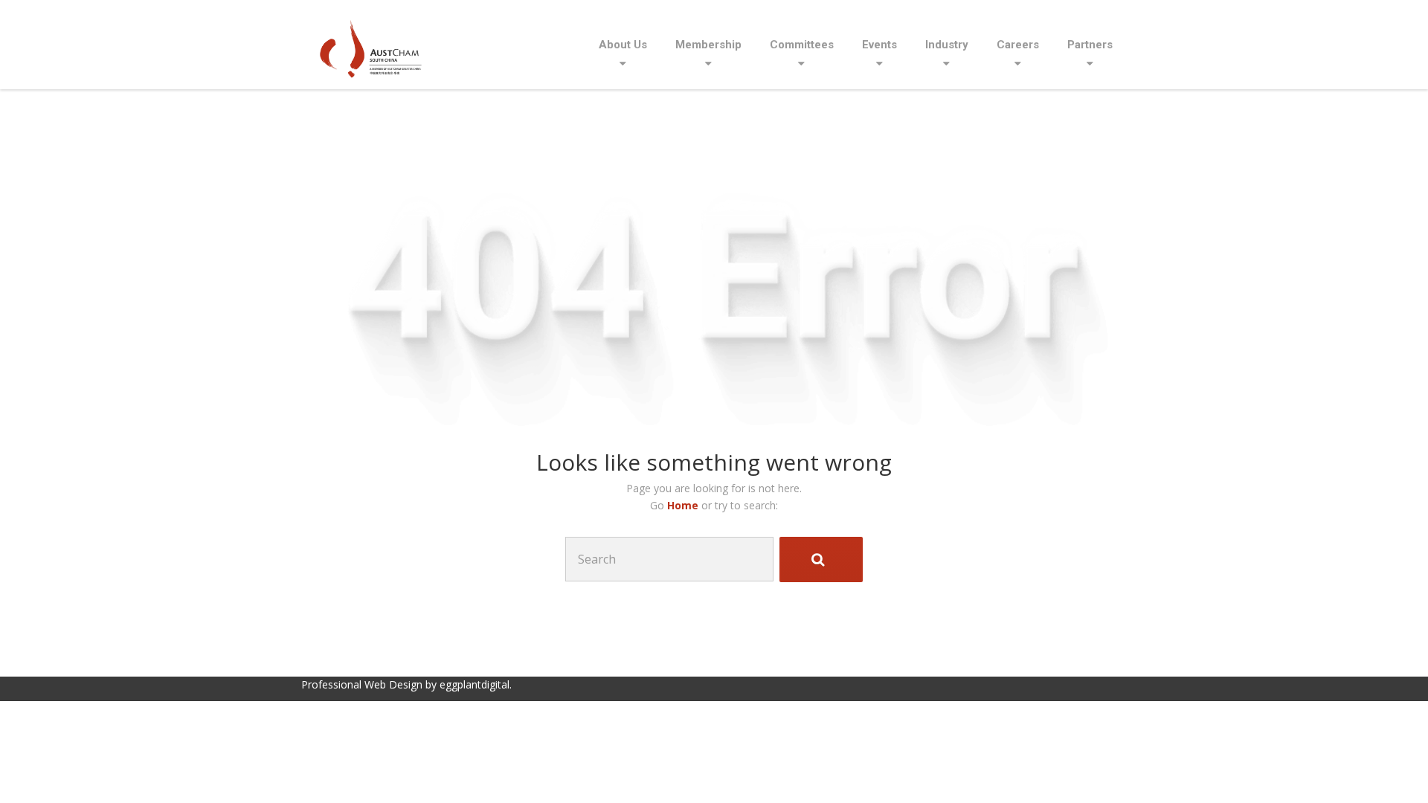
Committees (802, 44)
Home (684, 505)
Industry (946, 44)
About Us (623, 44)
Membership (708, 44)
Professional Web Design (361, 684)
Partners (1090, 44)
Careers (1018, 44)
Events (879, 44)
